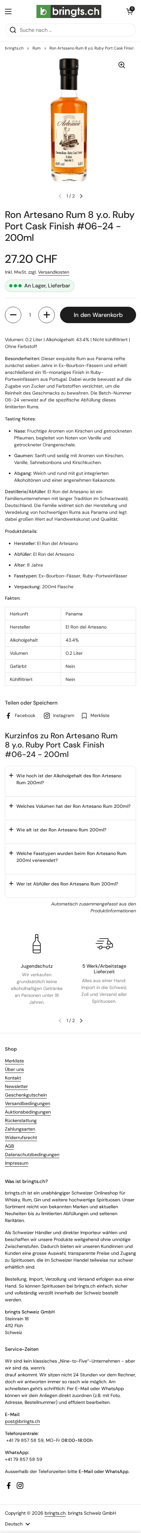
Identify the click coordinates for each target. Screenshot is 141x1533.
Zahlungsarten (20, 1129)
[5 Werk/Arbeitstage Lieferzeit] (104, 943)
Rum (36, 48)
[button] (129, 11)
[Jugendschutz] (36, 943)
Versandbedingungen (27, 1103)
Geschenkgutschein (26, 1095)
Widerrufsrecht (21, 1137)
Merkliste (14, 1061)
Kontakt (13, 1078)
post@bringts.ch (22, 1421)
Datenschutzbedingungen (32, 1154)
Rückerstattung (21, 1120)
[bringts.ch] (69, 11)
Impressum (16, 1163)
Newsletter (16, 1086)
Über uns (14, 1069)
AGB (9, 1146)
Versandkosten (53, 272)
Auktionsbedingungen (28, 1112)
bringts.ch (14, 48)
